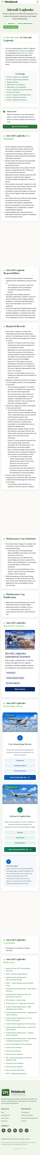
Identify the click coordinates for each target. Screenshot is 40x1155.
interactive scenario (26, 53)
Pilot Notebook (5, 1115)
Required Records (12, 82)
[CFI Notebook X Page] (3, 1130)
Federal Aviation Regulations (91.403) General (21, 1024)
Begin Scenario (20, 689)
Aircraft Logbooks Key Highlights (17, 77)
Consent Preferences (7, 1144)
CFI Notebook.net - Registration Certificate (20, 1003)
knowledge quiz (23, 51)
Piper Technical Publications (15, 1070)
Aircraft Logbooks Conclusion (16, 97)
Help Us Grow (23, 1144)
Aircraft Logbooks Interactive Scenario (19, 90)
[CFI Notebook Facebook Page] (9, 1130)
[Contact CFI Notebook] (27, 1130)
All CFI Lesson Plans (27, 1115)
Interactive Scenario (13, 92)
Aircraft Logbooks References (17, 100)
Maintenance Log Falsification (16, 87)
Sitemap (23, 1121)
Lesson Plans (5, 1118)
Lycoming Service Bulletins (14, 1063)
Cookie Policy (31, 1142)
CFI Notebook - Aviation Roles (16, 1000)
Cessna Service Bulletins (14, 1047)
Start (2, 1112)
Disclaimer (23, 1142)
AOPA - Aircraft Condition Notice (16, 974)
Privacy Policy (5, 1142)
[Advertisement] (20, 243)
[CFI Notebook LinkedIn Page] (21, 1130)
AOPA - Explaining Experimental (16, 1073)
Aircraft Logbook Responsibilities (18, 79)
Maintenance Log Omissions (16, 85)
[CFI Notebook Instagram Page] (15, 1130)
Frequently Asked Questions (29, 1118)
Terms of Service (14, 1142)
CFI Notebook (25, 1112)
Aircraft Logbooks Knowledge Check (19, 95)
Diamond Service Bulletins (14, 1054)
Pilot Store (4, 1121)
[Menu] (37, 1)
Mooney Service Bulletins (14, 1067)
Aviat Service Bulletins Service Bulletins (19, 1044)
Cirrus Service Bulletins (13, 1051)
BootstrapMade (23, 1148)
